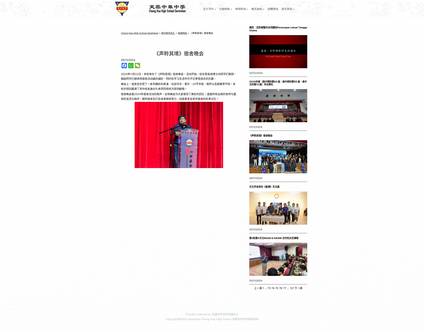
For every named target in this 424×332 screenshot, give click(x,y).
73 (269, 288)
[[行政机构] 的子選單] (231, 9)
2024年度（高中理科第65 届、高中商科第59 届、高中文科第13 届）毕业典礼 (278, 83)
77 (284, 288)
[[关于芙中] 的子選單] (215, 9)
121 (292, 288)
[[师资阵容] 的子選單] (247, 9)
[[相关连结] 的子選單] (263, 9)
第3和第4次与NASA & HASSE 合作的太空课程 (273, 238)
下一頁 (298, 288)
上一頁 (258, 288)
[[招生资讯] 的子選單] (293, 9)
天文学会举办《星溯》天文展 (264, 186)
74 (272, 288)
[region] (179, 135)
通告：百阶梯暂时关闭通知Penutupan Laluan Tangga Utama (278, 29)
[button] (126, 135)
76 (280, 288)
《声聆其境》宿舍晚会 (260, 135)
